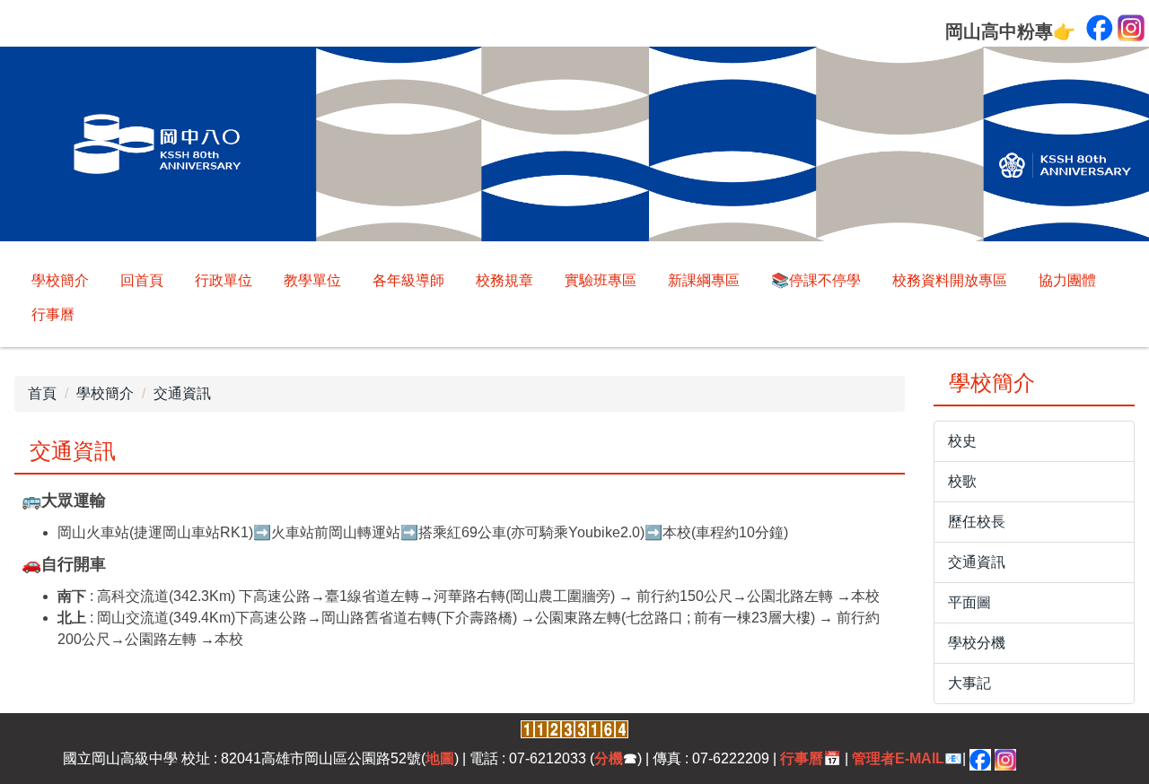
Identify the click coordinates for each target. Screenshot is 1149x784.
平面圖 (969, 602)
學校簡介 (60, 280)
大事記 (969, 683)
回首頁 (141, 280)
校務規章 (504, 280)
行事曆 (53, 314)
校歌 (962, 481)
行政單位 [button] (223, 280)
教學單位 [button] (312, 280)
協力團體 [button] (1067, 280)
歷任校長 (976, 521)
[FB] (980, 758)
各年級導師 (408, 280)
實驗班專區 (600, 280)
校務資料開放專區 (949, 280)
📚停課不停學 (816, 280)
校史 (962, 441)
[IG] (1005, 758)
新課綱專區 (704, 280)
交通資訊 (182, 393)
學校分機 (976, 642)
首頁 (42, 393)
